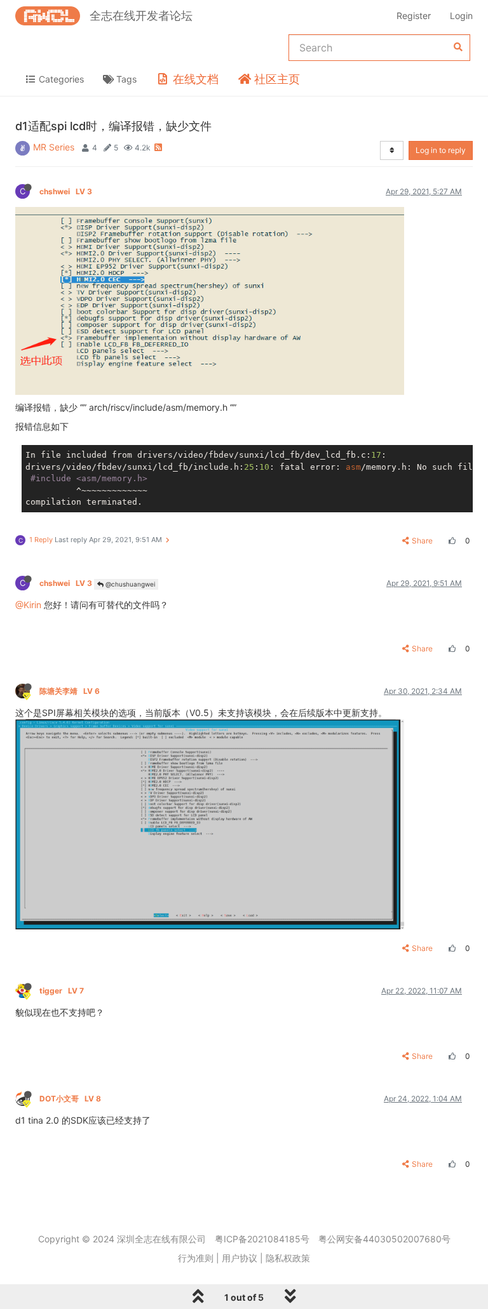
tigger (61, 990)
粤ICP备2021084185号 (262, 1238)
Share (422, 540)
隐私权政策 (288, 1258)
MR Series (53, 147)
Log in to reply (441, 150)
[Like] (450, 540)
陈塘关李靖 (69, 691)
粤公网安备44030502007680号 (384, 1238)
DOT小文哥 (70, 1098)
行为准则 (196, 1258)
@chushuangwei (129, 584)
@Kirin (28, 604)
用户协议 (239, 1258)
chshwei (65, 191)
